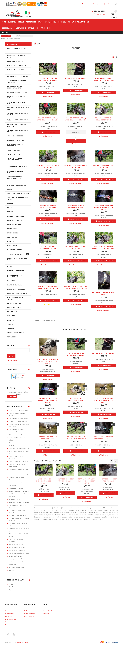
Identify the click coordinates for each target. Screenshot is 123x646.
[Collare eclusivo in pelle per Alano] (104, 280)
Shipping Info (9, 611)
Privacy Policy (9, 613)
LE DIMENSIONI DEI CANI (16, 567)
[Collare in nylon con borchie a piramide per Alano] (44, 470)
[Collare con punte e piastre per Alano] (76, 237)
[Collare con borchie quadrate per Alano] (48, 196)
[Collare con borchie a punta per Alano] (48, 156)
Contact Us (100, 14)
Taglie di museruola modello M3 (18, 418)
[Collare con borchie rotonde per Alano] (76, 196)
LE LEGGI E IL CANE (14, 499)
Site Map (8, 622)
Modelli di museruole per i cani (18, 421)
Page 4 (11, 590)
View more (12, 397)
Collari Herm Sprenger (50, 611)
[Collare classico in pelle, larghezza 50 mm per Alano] (76, 109)
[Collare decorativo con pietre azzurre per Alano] (48, 277)
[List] (116, 57)
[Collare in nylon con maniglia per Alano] (76, 389)
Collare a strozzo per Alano (75, 78)
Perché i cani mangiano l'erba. (17, 515)
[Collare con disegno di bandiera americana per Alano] (104, 196)
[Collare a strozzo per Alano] (76, 69)
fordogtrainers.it (22, 642)
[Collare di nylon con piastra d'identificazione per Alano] (76, 277)
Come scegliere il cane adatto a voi (19, 448)
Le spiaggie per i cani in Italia (17, 559)
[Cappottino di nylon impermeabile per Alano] (76, 344)
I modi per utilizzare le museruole (19, 475)
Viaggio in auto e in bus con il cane (19, 553)
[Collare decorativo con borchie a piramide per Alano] (104, 237)
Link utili (11, 570)
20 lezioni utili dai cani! (15, 556)
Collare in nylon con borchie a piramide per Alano (43, 481)
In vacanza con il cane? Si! (16, 488)
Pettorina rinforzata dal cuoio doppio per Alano (86, 481)
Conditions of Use (10, 619)
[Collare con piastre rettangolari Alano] (48, 237)
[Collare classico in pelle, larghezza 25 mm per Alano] (104, 69)
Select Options (49, 92)
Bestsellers (46, 613)
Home (35, 43)
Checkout (98, 4)
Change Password (29, 613)
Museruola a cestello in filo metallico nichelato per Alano (48, 361)
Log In (107, 4)
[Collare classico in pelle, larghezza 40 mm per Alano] (48, 109)
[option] (43, 482)
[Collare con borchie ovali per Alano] (104, 156)
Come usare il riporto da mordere (19, 461)
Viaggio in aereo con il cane (17, 547)
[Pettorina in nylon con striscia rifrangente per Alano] (104, 389)
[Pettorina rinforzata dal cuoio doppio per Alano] (87, 470)
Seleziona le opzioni (49, 179)
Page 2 (11, 584)
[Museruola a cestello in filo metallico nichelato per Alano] (48, 347)
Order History (28, 611)
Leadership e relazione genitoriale (19, 502)
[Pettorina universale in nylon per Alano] (48, 428)
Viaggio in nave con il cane (16, 544)
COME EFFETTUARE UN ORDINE (18, 410)
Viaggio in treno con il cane (17, 550)
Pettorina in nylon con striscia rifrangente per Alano (103, 400)
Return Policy (9, 616)
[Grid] (113, 57)
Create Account (29, 616)
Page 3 (11, 587)
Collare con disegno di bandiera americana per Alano (103, 207)
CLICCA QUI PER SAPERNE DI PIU (75, 141)
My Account (85, 4)
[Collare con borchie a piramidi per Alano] (104, 109)
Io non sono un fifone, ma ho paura (19, 491)
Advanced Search (12, 360)
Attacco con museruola (15, 435)
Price (18, 36)
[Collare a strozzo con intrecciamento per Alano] (48, 69)
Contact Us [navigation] (73, 4)
